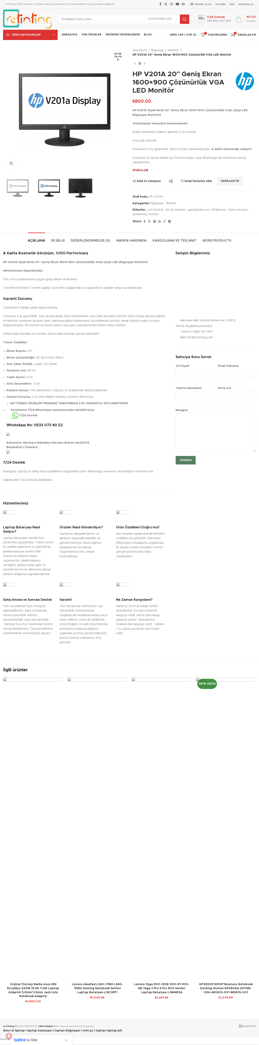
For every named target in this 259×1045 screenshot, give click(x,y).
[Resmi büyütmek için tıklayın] (11, 163)
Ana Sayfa (140, 50)
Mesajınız (182, 410)
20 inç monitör (176, 209)
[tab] (36, 239)
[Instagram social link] (171, 4)
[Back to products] (139, 63)
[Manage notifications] (9, 1036)
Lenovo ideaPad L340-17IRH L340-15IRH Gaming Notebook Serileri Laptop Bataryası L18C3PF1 (97, 988)
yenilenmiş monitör (145, 214)
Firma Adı (224, 388)
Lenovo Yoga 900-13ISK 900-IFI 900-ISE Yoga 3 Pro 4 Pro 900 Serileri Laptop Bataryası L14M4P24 (161, 988)
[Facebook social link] (160, 4)
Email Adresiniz (228, 366)
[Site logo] (27, 19)
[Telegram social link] (169, 221)
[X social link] (166, 4)
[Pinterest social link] (154, 221)
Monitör (173, 50)
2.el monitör (155, 209)
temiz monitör (238, 209)
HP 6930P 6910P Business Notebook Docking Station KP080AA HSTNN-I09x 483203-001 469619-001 (226, 988)
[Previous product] (135, 63)
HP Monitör (218, 209)
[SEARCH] (184, 19)
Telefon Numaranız (189, 388)
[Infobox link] (28, 543)
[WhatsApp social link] (164, 221)
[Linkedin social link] (183, 4)
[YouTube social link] (177, 4)
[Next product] (144, 63)
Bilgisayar (157, 50)
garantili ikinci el (198, 209)
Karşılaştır (171, 181)
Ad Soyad (182, 366)
